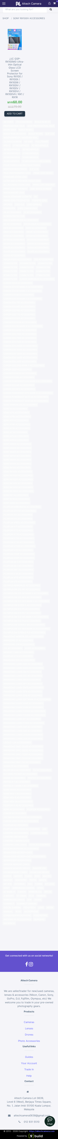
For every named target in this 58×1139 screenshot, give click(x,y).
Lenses (29, 1028)
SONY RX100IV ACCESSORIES (29, 18)
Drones (29, 1034)
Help (29, 1075)
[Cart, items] (54, 3)
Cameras (29, 1022)
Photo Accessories (29, 1040)
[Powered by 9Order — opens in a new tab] (29, 1136)
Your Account (29, 1063)
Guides (29, 1056)
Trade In (29, 1069)
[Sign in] (49, 3)
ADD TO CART (15, 113)
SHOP (5, 18)
